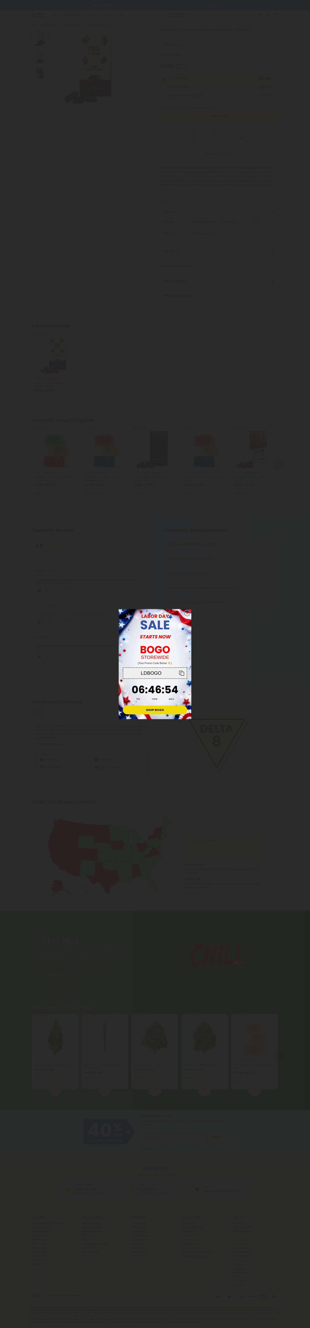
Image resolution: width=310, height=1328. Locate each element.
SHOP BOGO (155, 710)
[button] (155, 673)
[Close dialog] (187, 613)
